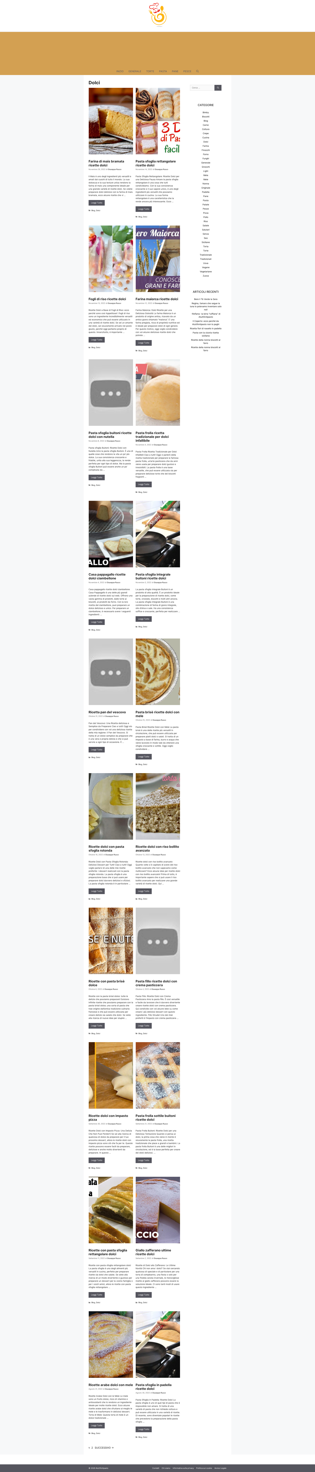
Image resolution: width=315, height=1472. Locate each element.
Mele (205, 179)
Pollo (205, 217)
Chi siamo (166, 1468)
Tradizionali (205, 259)
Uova (205, 263)
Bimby (206, 112)
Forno (206, 154)
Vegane (206, 267)
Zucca (206, 276)
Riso (206, 221)
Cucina (205, 137)
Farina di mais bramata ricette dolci (106, 163)
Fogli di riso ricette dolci (107, 299)
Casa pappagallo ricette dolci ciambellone (107, 576)
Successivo (104, 1447)
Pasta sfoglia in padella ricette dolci (154, 1387)
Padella (205, 192)
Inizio (120, 71)
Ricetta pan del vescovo (107, 712)
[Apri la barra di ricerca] (197, 71)
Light (205, 171)
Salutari (206, 229)
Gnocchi (206, 167)
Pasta (163, 71)
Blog (93, 210)
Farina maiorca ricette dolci (157, 299)
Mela (205, 175)
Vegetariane (206, 271)
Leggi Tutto (96, 203)
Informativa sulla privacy (183, 1468)
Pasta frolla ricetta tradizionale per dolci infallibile (152, 436)
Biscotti (205, 116)
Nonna (206, 183)
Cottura (205, 129)
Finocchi (206, 150)
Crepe (206, 133)
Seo (206, 238)
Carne (206, 125)
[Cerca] (217, 88)
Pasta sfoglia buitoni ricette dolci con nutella (110, 435)
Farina (206, 146)
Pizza (205, 213)
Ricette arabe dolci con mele (111, 1385)
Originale (205, 188)
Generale (134, 71)
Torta (205, 246)
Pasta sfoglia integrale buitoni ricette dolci (153, 576)
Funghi (206, 158)
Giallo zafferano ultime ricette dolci (153, 1252)
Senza (206, 234)
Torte (150, 71)
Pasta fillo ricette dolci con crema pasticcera (156, 983)
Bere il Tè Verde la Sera (205, 299)
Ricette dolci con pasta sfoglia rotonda (106, 848)
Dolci (98, 210)
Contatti (155, 1468)
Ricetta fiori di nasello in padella (205, 328)
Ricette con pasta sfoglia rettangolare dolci (108, 1252)
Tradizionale (206, 255)
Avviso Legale (220, 1468)
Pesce (187, 71)
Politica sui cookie (204, 1468)
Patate (206, 204)
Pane (175, 71)
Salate (206, 225)
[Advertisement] (157, 49)
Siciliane (206, 242)
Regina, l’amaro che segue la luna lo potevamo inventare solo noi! (205, 306)
